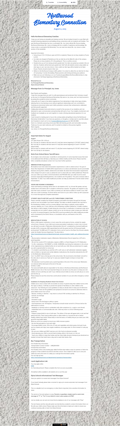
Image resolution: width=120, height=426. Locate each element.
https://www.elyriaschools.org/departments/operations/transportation (51, 357)
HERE (32, 366)
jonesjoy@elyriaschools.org (60, 121)
